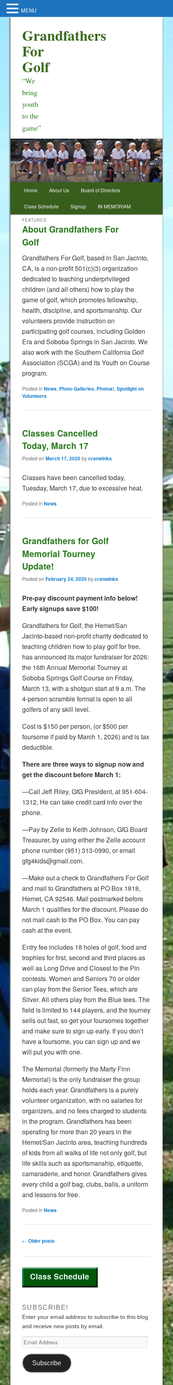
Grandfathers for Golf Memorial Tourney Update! (65, 553)
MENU (28, 10)
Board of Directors (100, 190)
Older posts (38, 1240)
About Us (59, 190)
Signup (78, 206)
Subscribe (46, 1363)
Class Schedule (41, 206)
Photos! (105, 388)
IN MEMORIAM (114, 206)
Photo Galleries (76, 388)
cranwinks (100, 458)
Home (30, 190)
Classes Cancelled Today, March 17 (60, 439)
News (50, 388)
